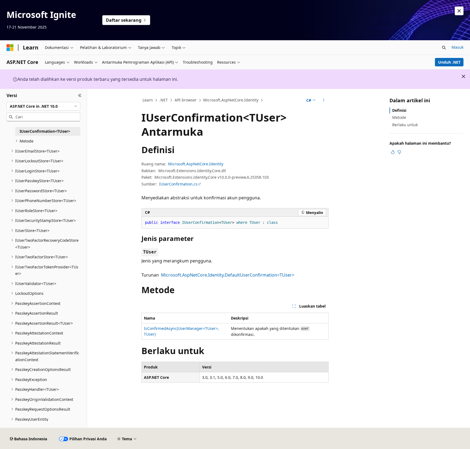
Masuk (457, 47)
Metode (399, 117)
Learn (148, 100)
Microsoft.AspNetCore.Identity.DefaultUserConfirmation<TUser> (227, 275)
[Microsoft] (10, 47)
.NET (163, 100)
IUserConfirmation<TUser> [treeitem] (45, 131)
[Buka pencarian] (443, 47)
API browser (186, 100)
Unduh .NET (449, 62)
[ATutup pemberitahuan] (459, 11)
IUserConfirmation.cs (178, 184)
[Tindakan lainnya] (324, 100)
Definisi (399, 110)
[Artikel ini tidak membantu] (399, 152)
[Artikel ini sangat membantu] (392, 152)
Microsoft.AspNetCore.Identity (230, 100)
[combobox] (43, 106)
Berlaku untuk (405, 124)
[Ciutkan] (80, 95)
